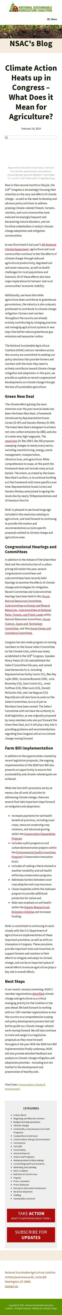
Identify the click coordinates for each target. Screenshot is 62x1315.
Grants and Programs (24, 1156)
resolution (11, 441)
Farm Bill (18, 1146)
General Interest (22, 1153)
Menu (54, 19)
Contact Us (11, 1286)
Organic (17, 1177)
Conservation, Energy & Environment (32, 1139)
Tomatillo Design (49, 1308)
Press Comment (21, 1181)
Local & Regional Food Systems (29, 1163)
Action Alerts (20, 1115)
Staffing (17, 1195)
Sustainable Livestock (24, 1198)
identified (38, 994)
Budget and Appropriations (27, 1121)
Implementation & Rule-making (29, 1160)
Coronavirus (19, 1142)
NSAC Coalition (21, 1170)
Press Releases (21, 1184)
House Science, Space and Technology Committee (27, 623)
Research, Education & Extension (30, 1188)
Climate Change (21, 1125)
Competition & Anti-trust (26, 1135)
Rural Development (23, 1191)
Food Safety (20, 1149)
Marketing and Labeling (25, 1167)
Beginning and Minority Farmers (29, 1118)
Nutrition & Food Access (25, 1174)
